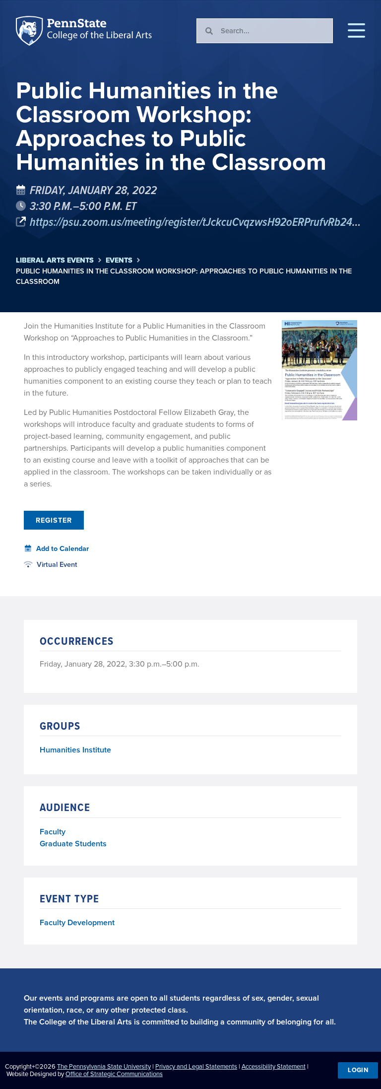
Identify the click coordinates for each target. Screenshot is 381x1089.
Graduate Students (73, 843)
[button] (356, 31)
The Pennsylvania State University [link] (104, 1066)
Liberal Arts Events (55, 260)
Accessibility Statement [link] (274, 1066)
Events (119, 260)
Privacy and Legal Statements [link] (196, 1066)
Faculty (52, 831)
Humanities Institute (75, 750)
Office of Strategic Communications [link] (114, 1074)
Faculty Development (77, 922)
